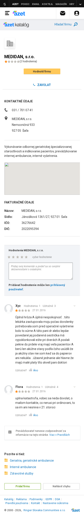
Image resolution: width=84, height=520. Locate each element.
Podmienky (36, 499)
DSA (57, 499)
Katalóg (8, 499)
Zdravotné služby (21, 473)
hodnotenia (28, 61)
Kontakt (35, 503)
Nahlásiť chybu (61, 486)
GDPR (48, 499)
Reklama (21, 499)
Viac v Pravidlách (59, 434)
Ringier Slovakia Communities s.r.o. (44, 510)
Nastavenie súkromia (55, 503)
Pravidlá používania (16, 503)
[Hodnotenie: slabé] (24, 310)
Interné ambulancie (23, 467)
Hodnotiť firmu (42, 71)
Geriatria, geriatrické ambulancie (32, 460)
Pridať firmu (23, 486)
